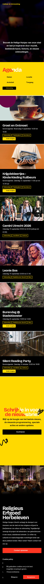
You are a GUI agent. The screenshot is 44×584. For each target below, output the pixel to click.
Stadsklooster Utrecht (19, 277)
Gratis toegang (10, 138)
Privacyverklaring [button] (13, 572)
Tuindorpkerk (17, 135)
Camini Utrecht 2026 (17, 226)
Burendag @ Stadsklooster (12, 314)
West (29, 277)
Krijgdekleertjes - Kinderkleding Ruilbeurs (19, 175)
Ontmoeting (7, 135)
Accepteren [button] (31, 577)
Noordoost (26, 135)
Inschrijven (20, 432)
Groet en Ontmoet (15, 125)
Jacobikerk (16, 235)
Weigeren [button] (14, 577)
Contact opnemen (21, 550)
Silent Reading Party (17, 361)
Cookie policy (8, 559)
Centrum (24, 235)
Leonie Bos (10, 270)
